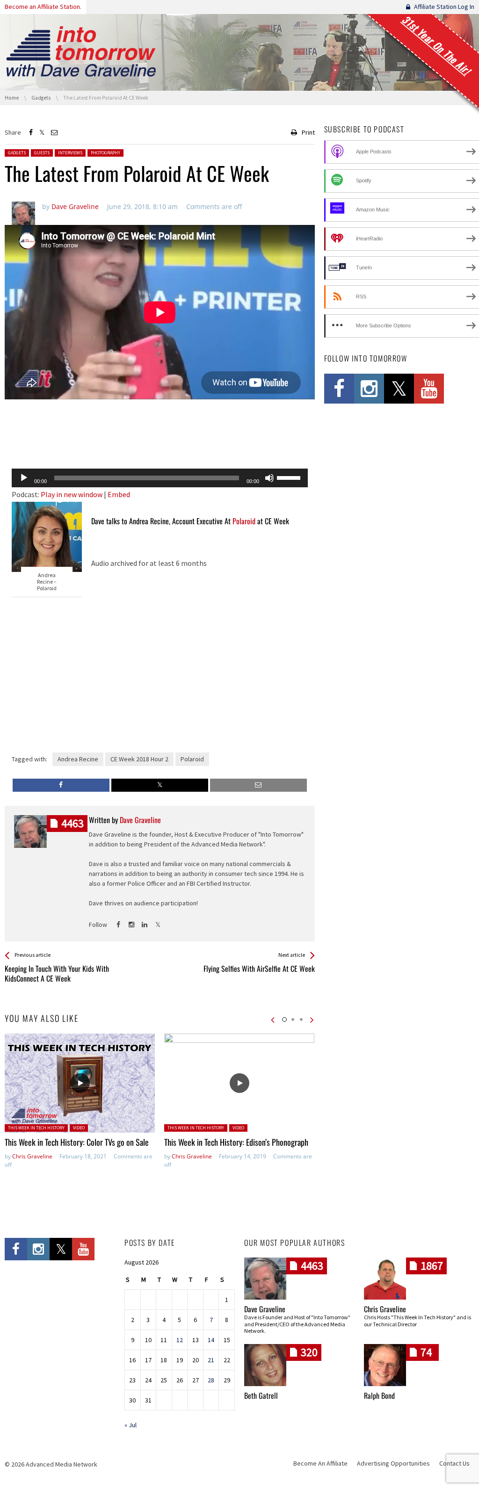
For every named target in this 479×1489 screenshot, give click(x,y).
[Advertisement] (160, 437)
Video (79, 1128)
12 (179, 1340)
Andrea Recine (78, 759)
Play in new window (71, 494)
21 (211, 1360)
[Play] (24, 478)
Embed (119, 494)
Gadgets (17, 153)
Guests (42, 153)
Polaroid (243, 521)
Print (308, 132)
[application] (160, 478)
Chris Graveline (32, 1156)
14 (211, 1340)
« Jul (130, 1425)
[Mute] (269, 478)
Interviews (70, 153)
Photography (105, 153)
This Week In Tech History (36, 1128)
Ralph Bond (379, 1395)
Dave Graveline (264, 1309)
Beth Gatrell (261, 1395)
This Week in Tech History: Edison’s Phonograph (236, 1142)
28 (211, 1380)
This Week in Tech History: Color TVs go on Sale (77, 1142)
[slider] (290, 477)
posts (72, 823)
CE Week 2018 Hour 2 (139, 759)
